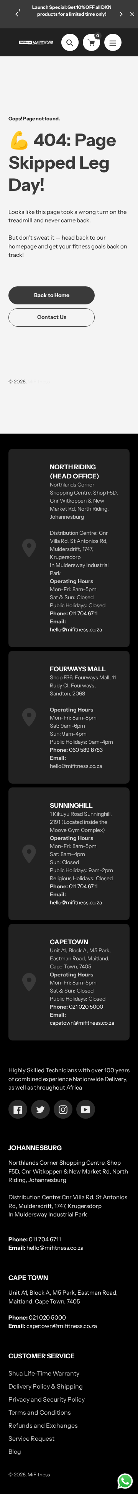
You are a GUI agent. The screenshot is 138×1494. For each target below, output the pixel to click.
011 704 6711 (83, 613)
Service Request (31, 1438)
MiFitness (39, 381)
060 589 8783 (86, 749)
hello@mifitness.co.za (76, 629)
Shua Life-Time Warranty (43, 1373)
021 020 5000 (86, 1006)
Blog (14, 1451)
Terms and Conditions (39, 1412)
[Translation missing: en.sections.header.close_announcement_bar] (132, 14)
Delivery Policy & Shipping (45, 1386)
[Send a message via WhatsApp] (125, 1481)
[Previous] (17, 14)
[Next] (121, 14)
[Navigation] (113, 42)
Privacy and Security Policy (46, 1399)
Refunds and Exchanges (43, 1425)
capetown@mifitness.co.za (82, 1022)
